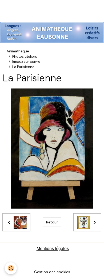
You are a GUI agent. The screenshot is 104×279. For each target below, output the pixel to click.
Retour (52, 222)
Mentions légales (53, 248)
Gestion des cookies (52, 271)
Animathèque (18, 51)
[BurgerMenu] (11, 13)
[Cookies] (11, 268)
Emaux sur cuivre (26, 61)
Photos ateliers (24, 56)
